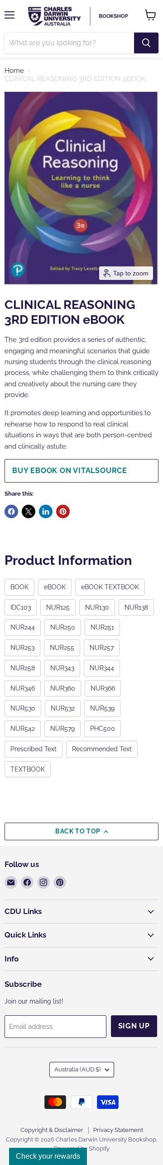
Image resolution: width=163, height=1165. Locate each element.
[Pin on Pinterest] (63, 511)
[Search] (146, 43)
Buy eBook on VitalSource (69, 470)
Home (14, 71)
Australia (77, 1069)
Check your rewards (48, 1156)
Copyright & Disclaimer (51, 1130)
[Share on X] (28, 511)
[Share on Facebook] (11, 511)
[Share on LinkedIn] (46, 511)
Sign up (134, 1026)
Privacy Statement (118, 1130)
